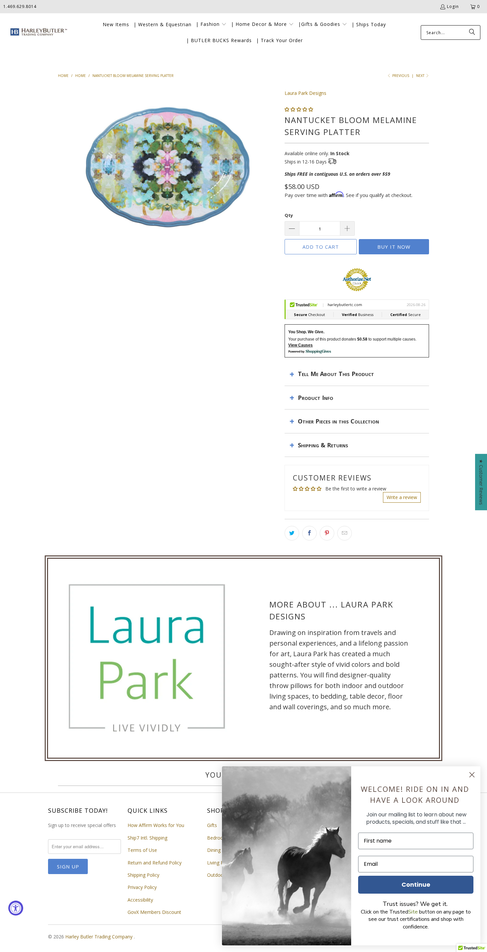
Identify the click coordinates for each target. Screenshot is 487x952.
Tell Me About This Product (336, 374)
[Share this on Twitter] (292, 533)
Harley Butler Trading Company (99, 936)
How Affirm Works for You (156, 825)
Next (420, 75)
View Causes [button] (300, 345)
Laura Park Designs (305, 93)
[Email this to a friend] (344, 533)
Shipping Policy (143, 875)
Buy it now (393, 246)
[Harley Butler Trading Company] (37, 33)
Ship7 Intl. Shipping (147, 838)
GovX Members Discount (154, 912)
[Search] (472, 32)
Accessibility (140, 900)
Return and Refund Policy (155, 862)
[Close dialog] (472, 775)
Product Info (315, 398)
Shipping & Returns (323, 445)
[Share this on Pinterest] (327, 533)
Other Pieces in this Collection (338, 421)
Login (453, 6)
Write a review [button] (402, 497)
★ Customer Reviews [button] (481, 482)
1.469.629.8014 (19, 6)
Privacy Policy (142, 887)
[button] (211, 24)
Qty (289, 215)
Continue (416, 884)
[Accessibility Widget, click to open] (15, 908)
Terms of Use (142, 850)
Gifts (212, 825)
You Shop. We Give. (306, 332)
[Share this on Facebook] (309, 533)
